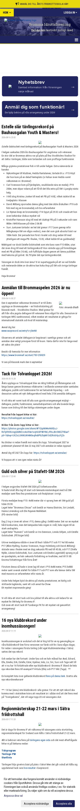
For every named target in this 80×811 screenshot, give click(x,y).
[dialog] (40, 791)
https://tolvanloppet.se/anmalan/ (50, 452)
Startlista (7, 757)
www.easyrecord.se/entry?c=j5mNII (19, 330)
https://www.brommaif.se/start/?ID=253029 (23, 355)
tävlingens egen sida (40, 740)
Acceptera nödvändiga (36, 803)
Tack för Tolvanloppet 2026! (27, 373)
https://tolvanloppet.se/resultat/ (18, 418)
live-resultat (30, 768)
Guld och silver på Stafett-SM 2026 (33, 471)
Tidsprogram (9, 750)
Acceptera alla (64, 803)
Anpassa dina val (13, 795)
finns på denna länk (55, 676)
